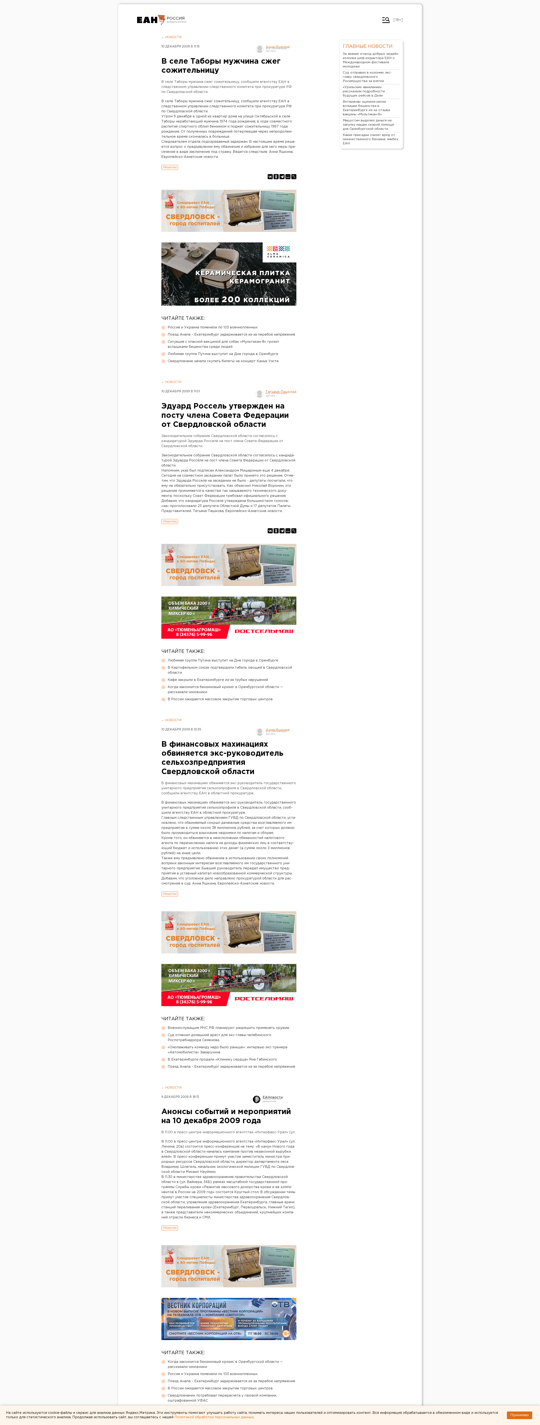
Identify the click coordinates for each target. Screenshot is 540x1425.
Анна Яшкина (277, 47)
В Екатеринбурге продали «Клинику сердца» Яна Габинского (222, 1059)
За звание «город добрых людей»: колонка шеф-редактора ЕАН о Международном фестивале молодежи (371, 60)
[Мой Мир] (287, 176)
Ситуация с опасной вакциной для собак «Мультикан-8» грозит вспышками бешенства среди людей (223, 344)
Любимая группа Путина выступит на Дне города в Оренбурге (223, 354)
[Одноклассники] (276, 176)
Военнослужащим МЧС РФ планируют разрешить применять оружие (228, 1028)
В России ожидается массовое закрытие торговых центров (220, 699)
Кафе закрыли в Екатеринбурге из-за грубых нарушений (218, 680)
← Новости (171, 37)
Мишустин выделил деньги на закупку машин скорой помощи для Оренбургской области (368, 124)
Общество (170, 167)
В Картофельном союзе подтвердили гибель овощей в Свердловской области (230, 670)
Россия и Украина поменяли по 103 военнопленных (213, 327)
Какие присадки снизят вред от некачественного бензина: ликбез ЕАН (370, 139)
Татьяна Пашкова (281, 392)
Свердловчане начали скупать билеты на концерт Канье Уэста (223, 361)
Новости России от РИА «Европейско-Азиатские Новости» (151, 20)
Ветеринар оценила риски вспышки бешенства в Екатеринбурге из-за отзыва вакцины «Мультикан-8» (366, 108)
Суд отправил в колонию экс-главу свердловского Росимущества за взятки (367, 76)
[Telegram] (282, 176)
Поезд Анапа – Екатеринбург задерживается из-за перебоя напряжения (231, 334)
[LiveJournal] (293, 176)
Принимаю (519, 1415)
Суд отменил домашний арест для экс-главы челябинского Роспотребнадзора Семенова (219, 1038)
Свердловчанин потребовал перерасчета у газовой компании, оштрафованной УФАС (222, 1398)
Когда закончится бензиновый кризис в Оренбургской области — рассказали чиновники (225, 690)
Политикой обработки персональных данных (214, 1417)
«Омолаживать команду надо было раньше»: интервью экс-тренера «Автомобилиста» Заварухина (227, 1050)
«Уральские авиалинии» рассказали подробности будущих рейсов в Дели (364, 91)
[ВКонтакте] (270, 176)
